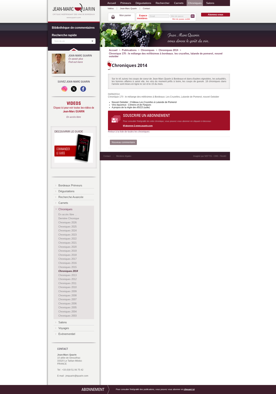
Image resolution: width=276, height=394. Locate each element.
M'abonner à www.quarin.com (138, 126)
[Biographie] (58, 64)
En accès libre (73, 117)
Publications (129, 50)
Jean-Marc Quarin (128, 8)
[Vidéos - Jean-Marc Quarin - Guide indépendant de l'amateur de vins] (74, 107)
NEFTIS (208, 156)
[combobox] (74, 41)
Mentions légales (123, 156)
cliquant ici (189, 389)
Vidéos (111, 8)
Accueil (113, 50)
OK (192, 16)
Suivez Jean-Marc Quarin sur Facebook (83, 89)
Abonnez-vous (215, 14)
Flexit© (223, 156)
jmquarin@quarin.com (77, 375)
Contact (146, 8)
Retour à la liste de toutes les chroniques (128, 131)
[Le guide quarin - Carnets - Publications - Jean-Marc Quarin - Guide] (73, 148)
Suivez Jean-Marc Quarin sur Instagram (64, 89)
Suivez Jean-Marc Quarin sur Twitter (74, 89)
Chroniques (147, 50)
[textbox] (72, 41)
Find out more (75, 62)
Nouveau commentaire (123, 142)
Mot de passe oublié (181, 19)
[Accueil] (74, 10)
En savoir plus (75, 58)
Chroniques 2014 (168, 50)
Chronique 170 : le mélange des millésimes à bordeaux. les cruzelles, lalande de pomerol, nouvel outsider (165, 55)
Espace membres (142, 17)
